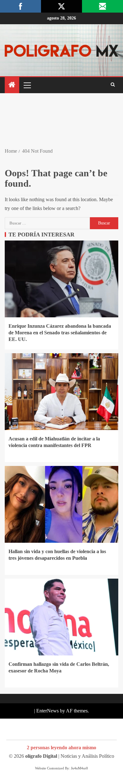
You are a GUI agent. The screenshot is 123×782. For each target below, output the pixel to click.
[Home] (12, 85)
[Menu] (26, 85)
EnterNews (47, 710)
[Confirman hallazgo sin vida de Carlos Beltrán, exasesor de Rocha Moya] (61, 617)
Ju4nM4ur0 (79, 768)
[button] (26, 85)
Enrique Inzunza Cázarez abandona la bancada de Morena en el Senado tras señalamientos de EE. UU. (60, 332)
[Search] (113, 85)
